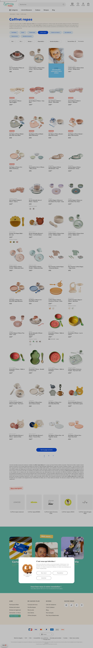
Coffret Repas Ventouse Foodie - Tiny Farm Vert (74, 370)
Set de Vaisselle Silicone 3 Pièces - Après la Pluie (16, 436)
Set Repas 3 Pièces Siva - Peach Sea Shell (75, 436)
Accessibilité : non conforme (41, 638)
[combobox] (13, 41)
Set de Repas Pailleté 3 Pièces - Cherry (15, 201)
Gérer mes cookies (74, 638)
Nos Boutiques (32, 607)
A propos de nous (32, 604)
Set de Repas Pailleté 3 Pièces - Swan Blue (55, 101)
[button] (88, 518)
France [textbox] (44, 634)
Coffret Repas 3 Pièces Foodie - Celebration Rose (16, 267)
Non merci (43, 573)
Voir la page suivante (46, 450)
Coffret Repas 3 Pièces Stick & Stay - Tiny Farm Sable (36, 68)
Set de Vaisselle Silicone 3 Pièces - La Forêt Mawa (36, 234)
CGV (26, 638)
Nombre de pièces (54, 41)
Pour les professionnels (52, 615)
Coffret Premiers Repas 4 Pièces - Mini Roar (75, 300)
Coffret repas (43, 32)
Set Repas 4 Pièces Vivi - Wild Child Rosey (16, 167)
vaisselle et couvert (21, 473)
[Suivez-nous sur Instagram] (66, 605)
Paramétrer (60, 573)
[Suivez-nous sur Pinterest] (82, 605)
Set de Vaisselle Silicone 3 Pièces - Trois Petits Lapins (75, 403)
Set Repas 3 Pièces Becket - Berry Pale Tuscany (75, 134)
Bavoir (22, 32)
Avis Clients (31, 612)
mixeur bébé (50, 477)
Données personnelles (55, 638)
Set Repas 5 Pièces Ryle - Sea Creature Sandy (35, 403)
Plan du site (31, 610)
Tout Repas (14, 32)
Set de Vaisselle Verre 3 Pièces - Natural (35, 201)
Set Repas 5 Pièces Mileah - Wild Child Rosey (36, 134)
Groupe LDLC (47, 639)
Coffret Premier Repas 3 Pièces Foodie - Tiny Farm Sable (16, 404)
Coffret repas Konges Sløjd (85, 512)
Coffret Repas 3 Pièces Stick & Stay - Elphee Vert (76, 234)
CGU (30, 638)
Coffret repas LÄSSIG (68, 512)
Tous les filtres (71, 41)
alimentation (36, 477)
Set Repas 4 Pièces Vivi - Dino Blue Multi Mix (55, 403)
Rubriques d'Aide (14, 604)
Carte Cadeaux (50, 607)
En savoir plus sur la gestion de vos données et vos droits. (46, 644)
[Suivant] (53, 455)
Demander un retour (15, 612)
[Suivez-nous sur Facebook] (76, 605)
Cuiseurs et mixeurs (55, 32)
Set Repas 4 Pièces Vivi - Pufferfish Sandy (35, 300)
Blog (47, 610)
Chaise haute (32, 32)
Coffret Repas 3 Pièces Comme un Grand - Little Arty (55, 301)
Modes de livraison (14, 607)
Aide (3, 645)
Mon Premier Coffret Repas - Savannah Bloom (56, 267)
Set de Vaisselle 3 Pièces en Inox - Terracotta (16, 68)
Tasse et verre (15, 36)
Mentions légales (18, 638)
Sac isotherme (68, 32)
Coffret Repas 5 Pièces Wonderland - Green (74, 167)
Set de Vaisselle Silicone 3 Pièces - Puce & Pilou (36, 436)
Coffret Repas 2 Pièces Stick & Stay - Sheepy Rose (76, 68)
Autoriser (43, 578)
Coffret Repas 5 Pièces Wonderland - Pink (55, 167)
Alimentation (12, 14)
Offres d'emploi (32, 615)
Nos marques (49, 612)
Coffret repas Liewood (17, 512)
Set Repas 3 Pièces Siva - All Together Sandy (56, 436)
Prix (21, 41)
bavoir (78, 467)
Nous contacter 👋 (15, 615)
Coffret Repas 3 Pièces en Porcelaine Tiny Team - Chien (75, 202)
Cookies (65, 638)
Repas (18, 14)
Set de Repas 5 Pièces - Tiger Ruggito (15, 101)
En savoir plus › (43, 568)
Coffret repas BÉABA (34, 512)
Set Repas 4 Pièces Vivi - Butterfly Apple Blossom (16, 300)
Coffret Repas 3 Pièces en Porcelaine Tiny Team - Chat (56, 201)
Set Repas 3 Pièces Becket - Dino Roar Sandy (56, 134)
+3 (30, 344)
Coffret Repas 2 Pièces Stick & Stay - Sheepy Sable (56, 234)
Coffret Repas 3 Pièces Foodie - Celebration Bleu (36, 267)
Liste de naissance (51, 604)
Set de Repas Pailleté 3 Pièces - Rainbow (74, 101)
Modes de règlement (15, 610)
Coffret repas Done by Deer (51, 512)
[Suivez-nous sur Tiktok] (71, 605)
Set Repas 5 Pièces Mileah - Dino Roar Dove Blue (16, 134)
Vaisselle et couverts (27, 36)
